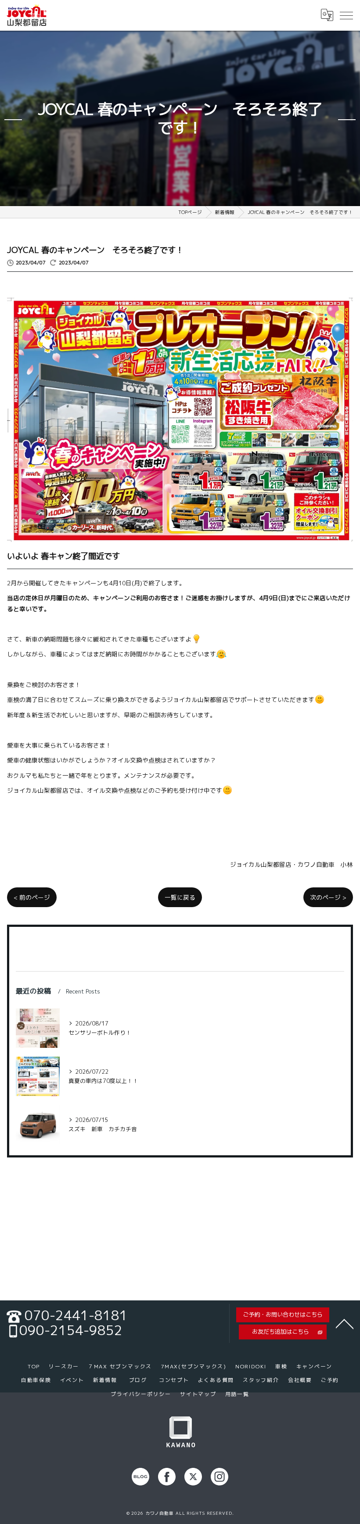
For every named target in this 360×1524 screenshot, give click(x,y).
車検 (13, 699)
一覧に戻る (180, 897)
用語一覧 (237, 1394)
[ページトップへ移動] (344, 1323)
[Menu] (346, 15)
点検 (154, 760)
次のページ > (328, 897)
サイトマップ (198, 1394)
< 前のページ (32, 897)
